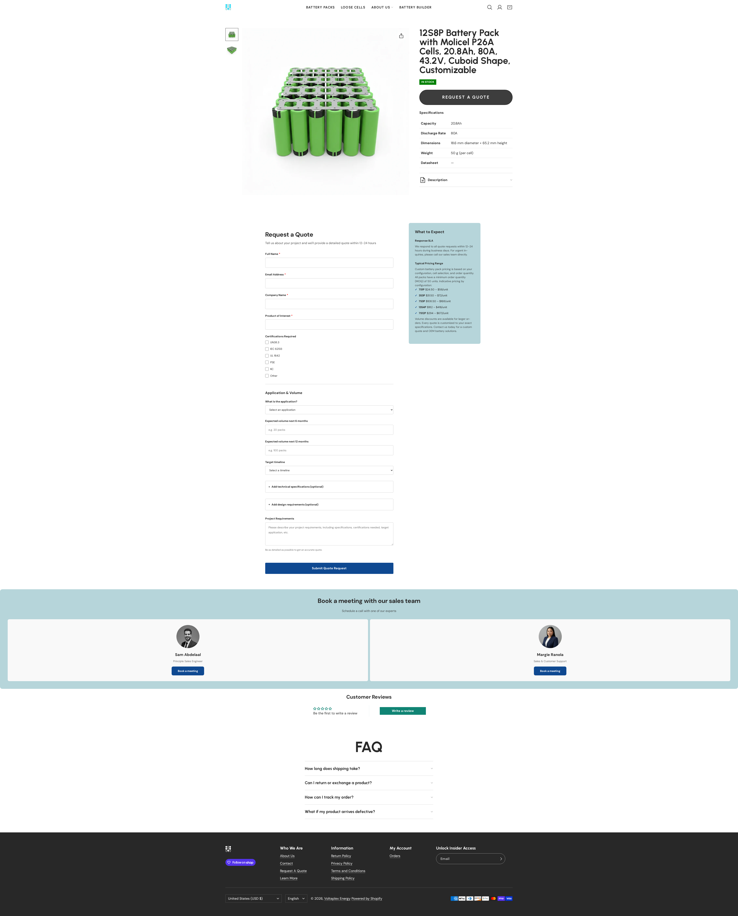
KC (271, 369)
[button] (490, 7)
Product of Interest (279, 316)
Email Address (275, 274)
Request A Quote (293, 871)
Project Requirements (279, 518)
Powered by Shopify (367, 898)
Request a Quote (466, 97)
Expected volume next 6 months (286, 421)
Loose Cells (353, 7)
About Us (380, 7)
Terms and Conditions (348, 871)
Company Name (276, 295)
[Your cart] (510, 7)
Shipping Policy (343, 878)
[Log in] (500, 7)
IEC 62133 (276, 349)
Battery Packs (320, 7)
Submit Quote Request (329, 568)
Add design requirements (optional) (293, 504)
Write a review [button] (403, 711)
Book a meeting (188, 671)
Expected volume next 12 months (286, 441)
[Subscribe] (501, 858)
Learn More (289, 878)
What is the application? (281, 401)
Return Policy (341, 856)
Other (273, 375)
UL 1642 (275, 355)
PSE (272, 362)
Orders (395, 856)
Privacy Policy (341, 863)
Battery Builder (415, 7)
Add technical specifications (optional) (295, 486)
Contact (286, 863)
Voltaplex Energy (337, 898)
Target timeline (275, 462)
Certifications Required (280, 336)
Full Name (272, 254)
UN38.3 (274, 342)
